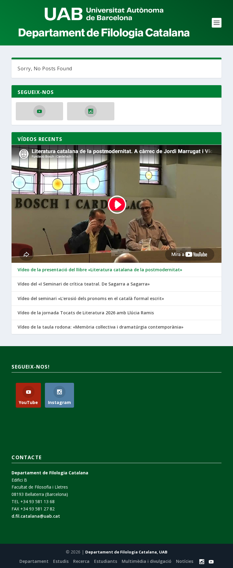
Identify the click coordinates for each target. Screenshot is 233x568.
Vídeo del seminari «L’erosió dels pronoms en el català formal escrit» (91, 298)
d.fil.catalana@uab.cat (36, 516)
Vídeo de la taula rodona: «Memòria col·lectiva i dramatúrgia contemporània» (101, 327)
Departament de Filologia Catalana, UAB (126, 552)
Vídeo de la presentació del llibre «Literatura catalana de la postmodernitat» (100, 269)
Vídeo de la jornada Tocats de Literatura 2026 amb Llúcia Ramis (86, 313)
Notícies (184, 561)
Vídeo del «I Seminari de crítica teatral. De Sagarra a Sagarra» (84, 284)
